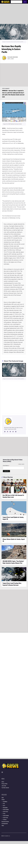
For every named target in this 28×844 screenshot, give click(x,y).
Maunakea (5, 807)
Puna (4, 813)
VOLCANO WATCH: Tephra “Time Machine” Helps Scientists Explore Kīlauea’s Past (13, 562)
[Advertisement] (14, 14)
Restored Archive (5, 821)
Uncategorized (5, 823)
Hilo (4, 803)
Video (3, 825)
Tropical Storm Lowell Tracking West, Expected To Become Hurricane (12, 584)
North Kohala (6, 809)
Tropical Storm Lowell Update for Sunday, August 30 (13, 518)
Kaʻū (4, 805)
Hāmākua (5, 801)
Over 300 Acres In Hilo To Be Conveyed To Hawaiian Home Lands (13, 496)
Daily (3, 797)
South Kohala (6, 815)
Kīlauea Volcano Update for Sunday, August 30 (14, 540)
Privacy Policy (4, 783)
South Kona (5, 817)
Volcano (4, 819)
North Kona (5, 811)
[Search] (25, 1)
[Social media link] (4, 431)
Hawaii (3, 799)
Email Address (6, 465)
